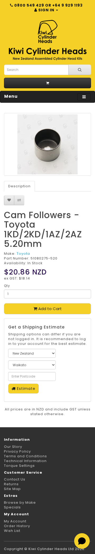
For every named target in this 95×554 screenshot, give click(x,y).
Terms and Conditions (25, 456)
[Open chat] (82, 541)
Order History (17, 525)
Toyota (23, 253)
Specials (12, 507)
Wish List (12, 530)
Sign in (46, 10)
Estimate (25, 388)
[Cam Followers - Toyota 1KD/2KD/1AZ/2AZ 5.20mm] (47, 144)
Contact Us (14, 479)
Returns (11, 484)
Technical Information (25, 460)
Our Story (13, 446)
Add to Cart (49, 308)
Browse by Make (20, 502)
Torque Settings (19, 465)
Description (19, 186)
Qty (7, 285)
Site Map (12, 488)
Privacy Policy (17, 451)
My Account (15, 521)
